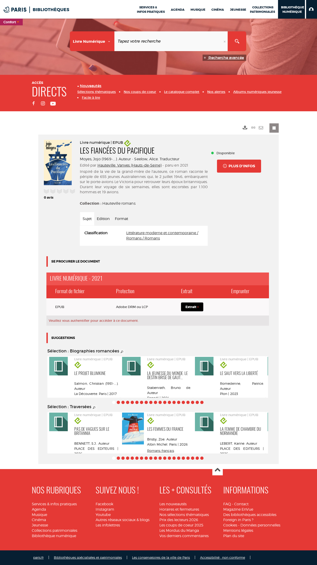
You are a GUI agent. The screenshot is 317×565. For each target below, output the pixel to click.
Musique (39, 514)
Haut (217, 470)
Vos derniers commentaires (184, 536)
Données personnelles (260, 525)
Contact (241, 504)
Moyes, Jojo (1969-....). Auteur (105, 159)
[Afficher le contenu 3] (123, 402)
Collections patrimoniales (54, 530)
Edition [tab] (103, 219)
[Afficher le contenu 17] (188, 402)
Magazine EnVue (238, 509)
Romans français (160, 451)
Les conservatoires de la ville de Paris (161, 557)
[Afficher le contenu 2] (118, 402)
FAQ (227, 504)
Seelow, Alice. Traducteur (156, 159)
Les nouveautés (173, 504)
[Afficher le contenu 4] (127, 402)
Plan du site (233, 536)
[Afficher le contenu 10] (155, 402)
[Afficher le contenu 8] (146, 402)
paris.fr (38, 557)
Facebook (104, 504)
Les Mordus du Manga (179, 530)
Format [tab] (121, 219)
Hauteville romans (119, 203)
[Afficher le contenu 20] (202, 402)
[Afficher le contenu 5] (132, 402)
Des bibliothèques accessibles (249, 514)
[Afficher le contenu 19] (197, 402)
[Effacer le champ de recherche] (225, 41)
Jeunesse (40, 525)
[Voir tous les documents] (122, 352)
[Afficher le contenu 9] (150, 402)
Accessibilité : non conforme (222, 557)
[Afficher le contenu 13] (169, 402)
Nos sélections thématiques (184, 514)
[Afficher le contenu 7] (141, 402)
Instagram (105, 509)
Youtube (103, 514)
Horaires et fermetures (179, 509)
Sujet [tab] (87, 219)
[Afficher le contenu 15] (178, 402)
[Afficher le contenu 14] (174, 402)
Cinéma (39, 520)
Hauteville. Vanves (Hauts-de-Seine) (129, 165)
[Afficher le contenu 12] (164, 402)
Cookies (230, 525)
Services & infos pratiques (54, 504)
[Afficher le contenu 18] (192, 402)
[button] (311, 9)
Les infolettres (108, 525)
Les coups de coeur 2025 (181, 525)
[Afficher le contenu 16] (183, 402)
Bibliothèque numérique (54, 536)
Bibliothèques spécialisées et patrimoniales (88, 557)
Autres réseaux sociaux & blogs (122, 520)
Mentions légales (238, 530)
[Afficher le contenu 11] (160, 402)
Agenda (39, 509)
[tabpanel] (143, 235)
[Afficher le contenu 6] (137, 402)
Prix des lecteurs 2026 (178, 520)
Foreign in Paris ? (238, 520)
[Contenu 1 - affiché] (113, 402)
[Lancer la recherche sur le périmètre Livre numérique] (237, 41)
